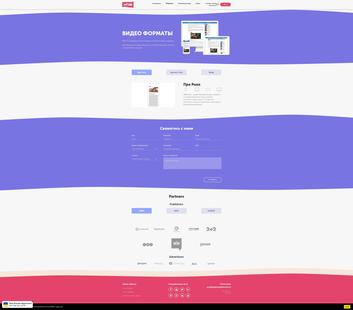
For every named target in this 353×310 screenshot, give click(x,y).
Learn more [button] (59, 306)
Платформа (156, 3)
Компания (167, 145)
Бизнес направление (140, 145)
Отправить (212, 180)
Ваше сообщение (170, 155)
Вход (225, 4)
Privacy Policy (226, 291)
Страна (134, 155)
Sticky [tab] (211, 72)
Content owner (210, 3)
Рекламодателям (184, 3)
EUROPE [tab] (211, 211)
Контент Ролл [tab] (176, 72)
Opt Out (228, 293)
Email (197, 135)
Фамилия (166, 135)
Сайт (197, 145)
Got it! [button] (347, 306)
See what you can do (17, 305)
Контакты (212, 5)
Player (198, 3)
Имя (133, 135)
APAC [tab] (176, 211)
